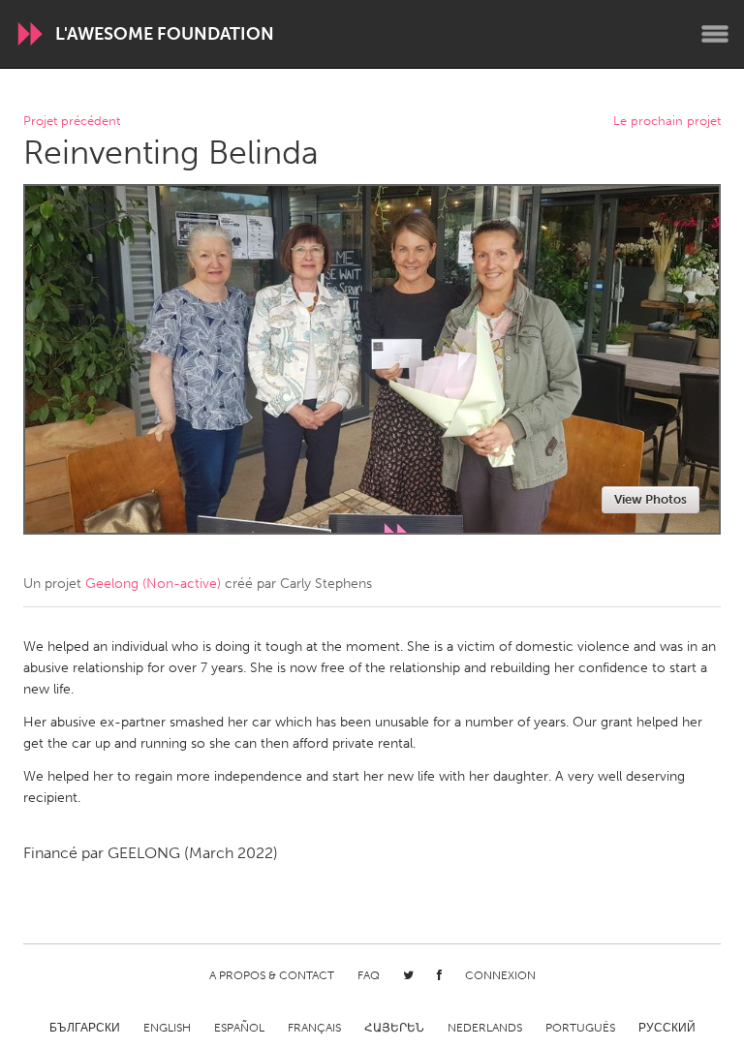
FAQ (368, 975)
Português (580, 1027)
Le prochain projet (667, 121)
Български (84, 1027)
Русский (667, 1027)
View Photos (650, 499)
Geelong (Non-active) (153, 583)
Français (314, 1027)
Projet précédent (71, 121)
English (167, 1027)
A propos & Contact (271, 975)
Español (239, 1027)
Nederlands (485, 1027)
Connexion (500, 975)
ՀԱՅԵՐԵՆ (394, 1027)
